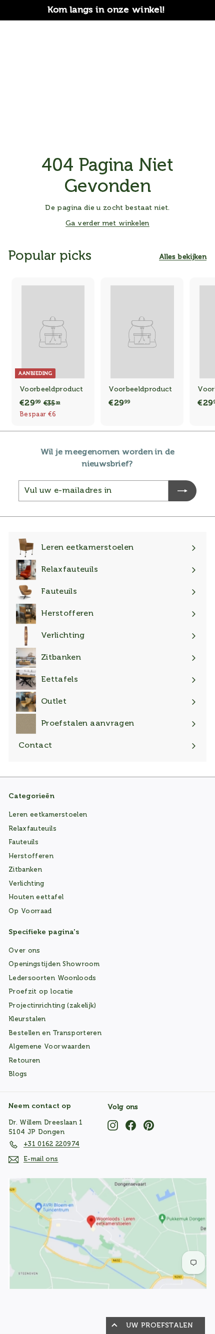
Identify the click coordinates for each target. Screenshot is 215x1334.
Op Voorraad (30, 911)
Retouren (24, 1061)
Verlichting (26, 884)
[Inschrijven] (182, 490)
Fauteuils (23, 842)
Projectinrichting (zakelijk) (52, 1006)
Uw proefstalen (159, 1325)
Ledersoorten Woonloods (52, 978)
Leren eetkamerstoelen (47, 815)
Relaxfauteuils (32, 829)
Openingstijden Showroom (54, 964)
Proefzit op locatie (41, 992)
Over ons (24, 951)
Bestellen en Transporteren (55, 1033)
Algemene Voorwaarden (49, 1047)
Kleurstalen (27, 1019)
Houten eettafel (36, 897)
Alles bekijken (182, 256)
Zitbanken (25, 870)
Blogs (18, 1074)
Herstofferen (31, 856)
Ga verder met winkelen (108, 223)
